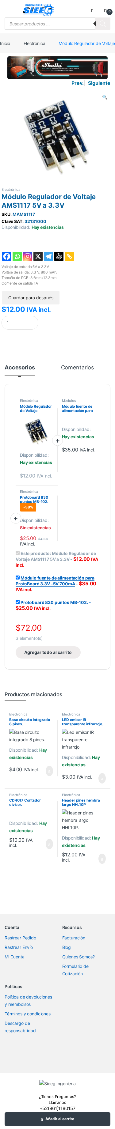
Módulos (69, 400)
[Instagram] (27, 256)
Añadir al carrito (59, 1118)
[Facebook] (6, 256)
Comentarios (77, 368)
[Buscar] (102, 23)
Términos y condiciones (28, 1013)
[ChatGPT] (58, 256)
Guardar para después (30, 297)
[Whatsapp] (17, 256)
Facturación (73, 937)
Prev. (77, 83)
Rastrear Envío (19, 947)
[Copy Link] (69, 256)
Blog (66, 947)
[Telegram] (48, 256)
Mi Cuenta (15, 956)
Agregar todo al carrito (48, 652)
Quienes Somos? (78, 956)
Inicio (5, 43)
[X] (38, 256)
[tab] (20, 370)
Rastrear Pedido (20, 937)
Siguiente (99, 83)
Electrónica (34, 43)
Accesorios (20, 368)
